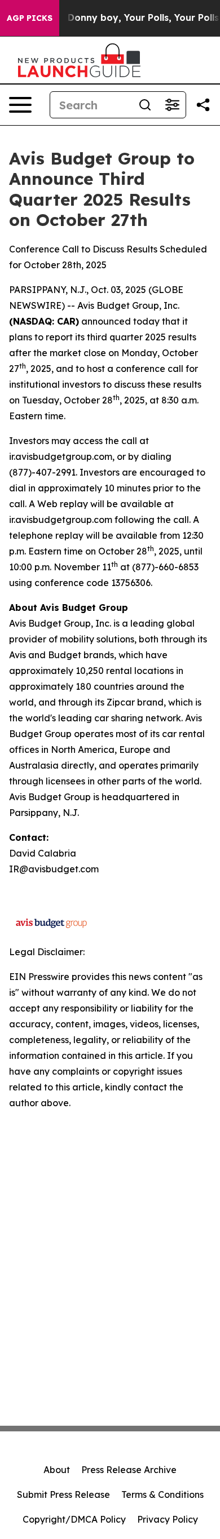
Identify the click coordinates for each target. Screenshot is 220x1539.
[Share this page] (203, 105)
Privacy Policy (167, 1519)
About (56, 1469)
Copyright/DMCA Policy (74, 1519)
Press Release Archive (129, 1469)
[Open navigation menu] (20, 105)
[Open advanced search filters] (172, 105)
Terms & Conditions (162, 1494)
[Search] (145, 105)
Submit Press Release (63, 1494)
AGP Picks (29, 18)
